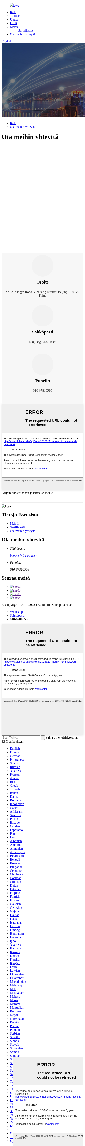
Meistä (14, 27)
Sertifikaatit (25, 30)
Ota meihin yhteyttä (22, 34)
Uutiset (14, 19)
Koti (13, 12)
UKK (13, 23)
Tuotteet (15, 15)
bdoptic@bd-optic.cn (23, 555)
